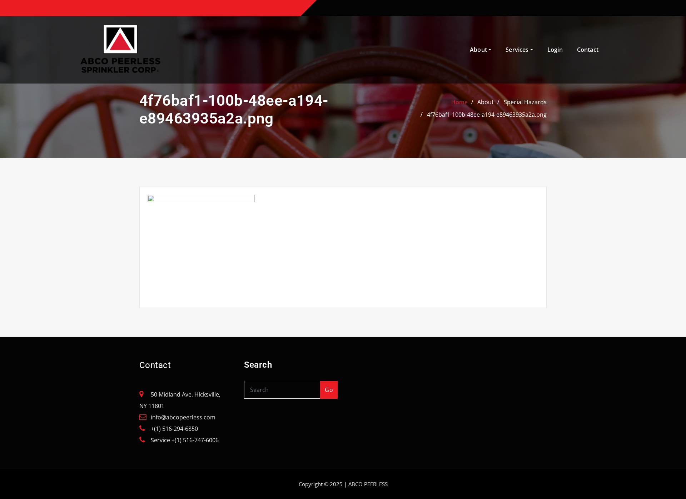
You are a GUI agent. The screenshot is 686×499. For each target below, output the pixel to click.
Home (459, 102)
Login (555, 50)
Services (518, 50)
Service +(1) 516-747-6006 (185, 440)
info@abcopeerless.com (183, 417)
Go (329, 390)
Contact (587, 50)
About (479, 50)
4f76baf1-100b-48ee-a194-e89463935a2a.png (487, 115)
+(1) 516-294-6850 (174, 429)
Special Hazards (525, 102)
